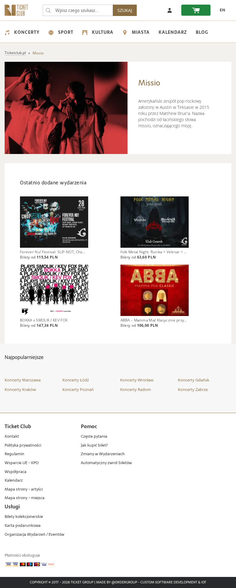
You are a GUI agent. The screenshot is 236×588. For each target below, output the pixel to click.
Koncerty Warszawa (23, 380)
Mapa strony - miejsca (25, 498)
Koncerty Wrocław (136, 380)
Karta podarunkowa (23, 526)
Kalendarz (173, 32)
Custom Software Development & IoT (173, 582)
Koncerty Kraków (20, 389)
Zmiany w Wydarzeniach (103, 454)
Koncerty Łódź (75, 380)
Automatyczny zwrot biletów (106, 463)
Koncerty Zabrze (193, 389)
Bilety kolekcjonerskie (24, 517)
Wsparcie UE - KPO (22, 463)
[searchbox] (78, 10)
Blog (202, 32)
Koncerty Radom (135, 389)
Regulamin (14, 454)
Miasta (141, 32)
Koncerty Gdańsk (193, 380)
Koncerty (27, 32)
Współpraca (15, 472)
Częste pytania (94, 437)
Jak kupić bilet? (94, 445)
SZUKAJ (124, 10)
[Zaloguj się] (169, 10)
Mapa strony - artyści (24, 489)
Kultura (102, 32)
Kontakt (12, 437)
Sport (65, 32)
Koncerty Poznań (78, 389)
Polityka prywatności (23, 445)
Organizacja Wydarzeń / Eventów (34, 535)
